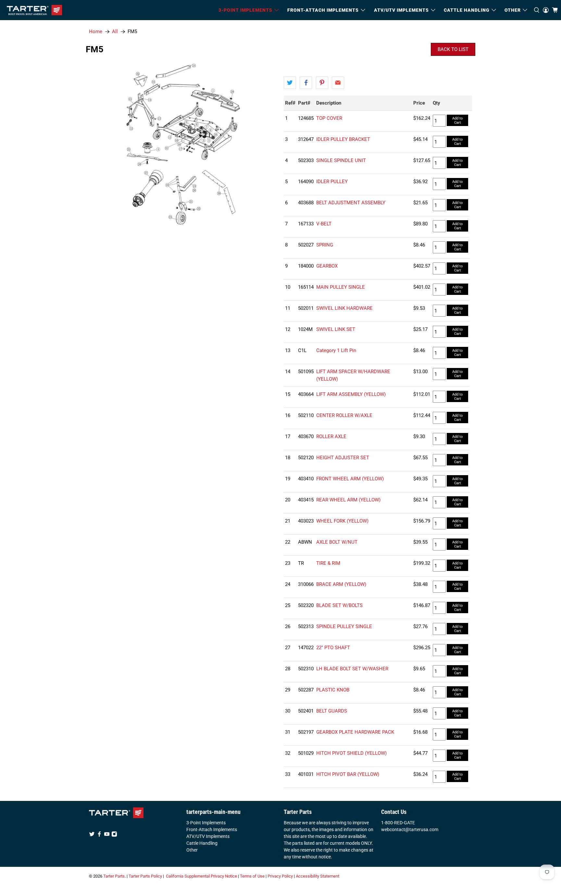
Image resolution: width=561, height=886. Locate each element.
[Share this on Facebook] (306, 83)
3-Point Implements (206, 822)
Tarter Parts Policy (145, 876)
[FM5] (183, 143)
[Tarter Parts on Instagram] (114, 835)
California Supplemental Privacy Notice (201, 876)
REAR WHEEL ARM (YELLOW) (348, 500)
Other (192, 850)
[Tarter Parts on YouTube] (107, 835)
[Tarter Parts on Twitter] (92, 835)
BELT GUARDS (331, 711)
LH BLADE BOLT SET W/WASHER (352, 669)
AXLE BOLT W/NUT (336, 542)
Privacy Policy (280, 876)
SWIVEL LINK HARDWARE (344, 308)
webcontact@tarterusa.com (409, 829)
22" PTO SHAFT (333, 648)
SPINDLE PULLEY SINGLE (344, 626)
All (115, 31)
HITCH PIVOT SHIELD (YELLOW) (351, 753)
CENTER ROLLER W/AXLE (344, 415)
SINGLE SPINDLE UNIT (341, 160)
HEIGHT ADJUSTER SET (342, 458)
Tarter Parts (114, 876)
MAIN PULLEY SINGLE (340, 287)
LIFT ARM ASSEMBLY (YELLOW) (351, 394)
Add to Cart (457, 120)
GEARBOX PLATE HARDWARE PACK (355, 732)
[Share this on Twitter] (290, 83)
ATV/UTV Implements (208, 836)
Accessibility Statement (317, 876)
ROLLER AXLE (331, 436)
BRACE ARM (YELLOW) (341, 584)
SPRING (324, 245)
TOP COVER (329, 118)
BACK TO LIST (453, 49)
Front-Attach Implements (211, 829)
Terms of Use (252, 876)
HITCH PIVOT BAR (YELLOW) (347, 774)
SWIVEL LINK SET (335, 329)
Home (95, 31)
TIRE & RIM (328, 563)
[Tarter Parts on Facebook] (99, 835)
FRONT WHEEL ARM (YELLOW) (350, 479)
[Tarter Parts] (34, 10)
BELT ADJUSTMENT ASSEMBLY (350, 203)
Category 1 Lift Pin (336, 350)
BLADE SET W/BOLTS (339, 605)
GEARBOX (327, 266)
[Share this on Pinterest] (322, 83)
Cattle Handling (467, 10)
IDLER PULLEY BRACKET (343, 139)
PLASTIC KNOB (332, 690)
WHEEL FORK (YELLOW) (342, 521)
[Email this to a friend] (338, 83)
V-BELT (323, 224)
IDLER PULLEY (332, 181)
